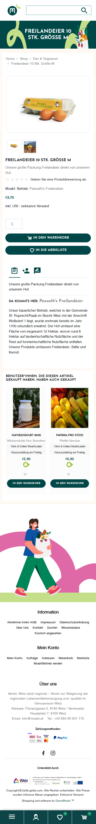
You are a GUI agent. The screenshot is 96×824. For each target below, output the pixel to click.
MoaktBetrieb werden (48, 663)
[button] (12, 817)
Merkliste (83, 657)
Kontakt (38, 627)
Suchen (52, 627)
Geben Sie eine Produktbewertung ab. (59, 179)
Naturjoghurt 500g (26, 435)
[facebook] (43, 753)
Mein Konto (14, 657)
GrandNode (62, 800)
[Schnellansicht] (26, 409)
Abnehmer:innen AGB (22, 622)
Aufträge (32, 657)
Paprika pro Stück (69, 435)
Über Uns (22, 627)
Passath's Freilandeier (46, 188)
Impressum (48, 622)
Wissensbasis (70, 627)
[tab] (14, 271)
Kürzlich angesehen (48, 633)
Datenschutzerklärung (74, 622)
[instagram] (53, 753)
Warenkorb (65, 657)
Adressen (48, 657)
